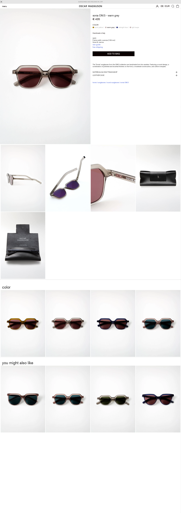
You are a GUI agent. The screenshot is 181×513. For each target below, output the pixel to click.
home (94, 82)
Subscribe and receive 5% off (90, 2)
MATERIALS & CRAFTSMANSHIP (105, 72)
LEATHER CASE (98, 75)
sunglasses (102, 82)
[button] (173, 6)
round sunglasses (113, 82)
